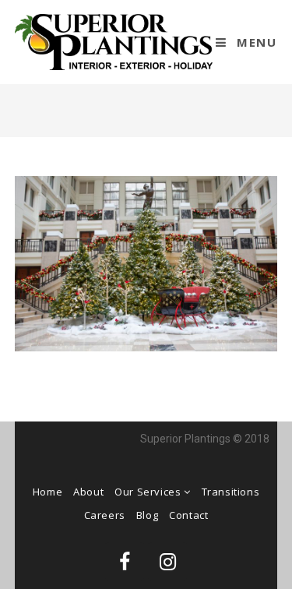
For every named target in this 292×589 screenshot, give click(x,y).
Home (47, 492)
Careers (104, 515)
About (88, 492)
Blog (147, 515)
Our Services (149, 492)
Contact (188, 515)
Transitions (231, 492)
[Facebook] (124, 561)
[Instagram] (167, 561)
